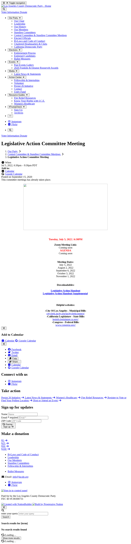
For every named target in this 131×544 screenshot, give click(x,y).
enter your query (9, 513)
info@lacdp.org (20, 476)
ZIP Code (6, 421)
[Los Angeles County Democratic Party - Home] (26, 6)
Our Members (15, 460)
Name (4, 414)
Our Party (13, 151)
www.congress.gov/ (65, 325)
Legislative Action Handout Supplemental (65, 293)
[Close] (4, 328)
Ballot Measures (16, 471)
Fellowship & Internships (20, 466)
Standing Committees (18, 463)
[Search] (4, 9)
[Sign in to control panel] (14, 490)
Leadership (13, 457)
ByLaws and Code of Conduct (23, 454)
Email (9, 417)
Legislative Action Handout (65, 290)
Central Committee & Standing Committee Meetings (34, 154)
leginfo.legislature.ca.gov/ (65, 319)
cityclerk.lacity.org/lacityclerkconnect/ (65, 313)
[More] (10, 116)
